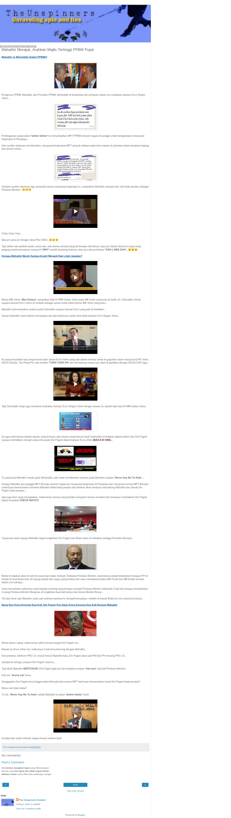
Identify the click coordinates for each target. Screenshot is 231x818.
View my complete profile (28, 808)
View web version (75, 791)
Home (75, 785)
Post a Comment (13, 762)
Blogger (81, 815)
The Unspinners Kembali (32, 800)
